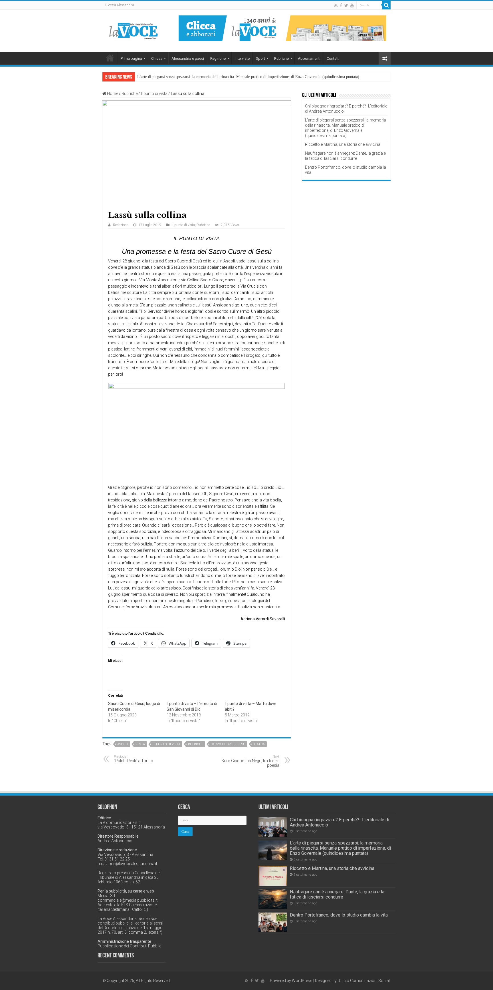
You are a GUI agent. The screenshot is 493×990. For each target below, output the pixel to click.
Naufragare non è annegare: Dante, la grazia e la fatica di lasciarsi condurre (337, 894)
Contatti (333, 58)
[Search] (386, 5)
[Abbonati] (282, 28)
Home (109, 58)
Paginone (218, 58)
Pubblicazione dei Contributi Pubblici (130, 946)
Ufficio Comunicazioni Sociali (364, 980)
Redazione (120, 225)
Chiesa (156, 58)
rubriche (195, 744)
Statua (259, 744)
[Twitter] (346, 5)
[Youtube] (352, 5)
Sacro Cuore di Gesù (228, 744)
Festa (140, 744)
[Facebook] (341, 5)
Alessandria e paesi (187, 58)
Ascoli (122, 744)
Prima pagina (131, 58)
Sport (260, 58)
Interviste (242, 58)
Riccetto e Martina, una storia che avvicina (342, 144)
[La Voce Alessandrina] (134, 29)
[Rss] (336, 5)
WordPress (302, 980)
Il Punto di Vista (166, 744)
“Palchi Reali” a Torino (133, 759)
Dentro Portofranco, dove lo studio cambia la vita (339, 915)
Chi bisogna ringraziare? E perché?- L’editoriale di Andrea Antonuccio (339, 822)
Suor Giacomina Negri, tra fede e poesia (250, 761)
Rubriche (281, 58)
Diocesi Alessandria (119, 5)
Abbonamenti (309, 58)
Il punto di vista (154, 93)
